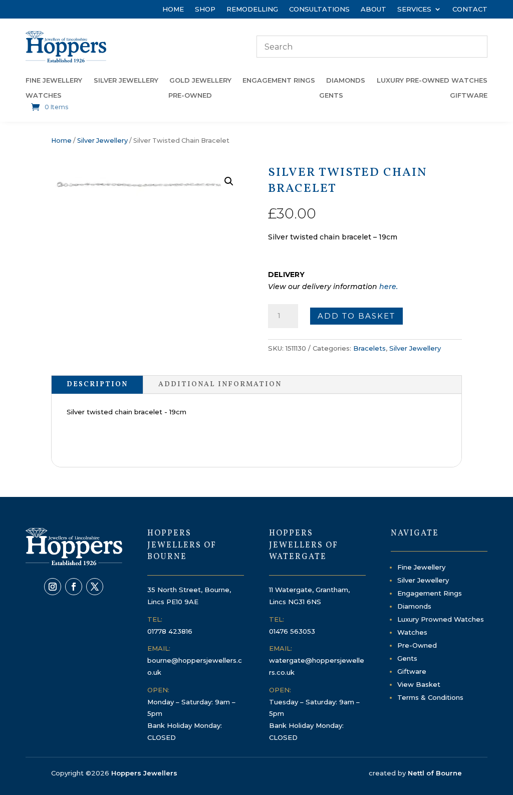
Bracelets (369, 348)
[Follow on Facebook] (73, 586)
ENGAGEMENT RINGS (278, 80)
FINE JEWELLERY (54, 80)
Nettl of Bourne (435, 773)
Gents (407, 658)
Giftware (411, 671)
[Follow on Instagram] (52, 586)
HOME (173, 9)
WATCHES (44, 95)
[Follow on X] (94, 586)
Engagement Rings (429, 593)
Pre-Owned (417, 645)
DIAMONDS (345, 80)
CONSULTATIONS (319, 9)
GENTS (331, 95)
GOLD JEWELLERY (200, 80)
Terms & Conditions (430, 697)
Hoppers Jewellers (144, 773)
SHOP (205, 9)
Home (61, 140)
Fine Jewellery (421, 567)
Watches (412, 632)
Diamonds (414, 606)
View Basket (418, 684)
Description (97, 384)
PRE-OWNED (190, 95)
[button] (229, 181)
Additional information (220, 384)
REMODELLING (252, 9)
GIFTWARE (468, 95)
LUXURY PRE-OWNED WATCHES (432, 80)
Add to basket (356, 316)
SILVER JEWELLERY (126, 80)
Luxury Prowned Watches (440, 619)
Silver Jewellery (102, 140)
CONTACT (469, 9)
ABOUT (373, 9)
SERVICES (414, 9)
